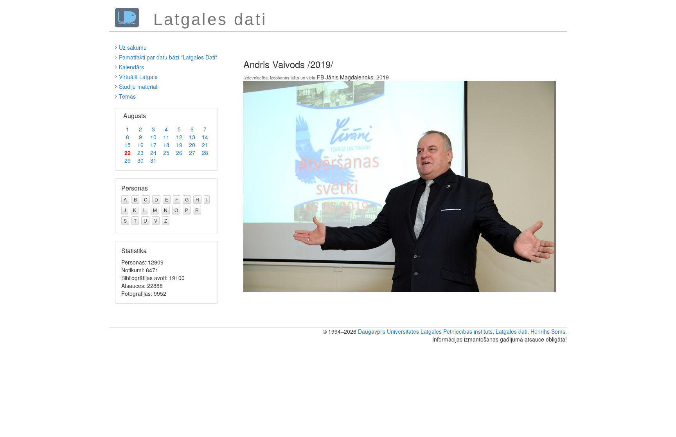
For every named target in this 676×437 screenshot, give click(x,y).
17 (153, 145)
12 (179, 137)
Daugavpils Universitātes (388, 331)
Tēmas (127, 96)
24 (153, 152)
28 (205, 152)
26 (179, 152)
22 (127, 152)
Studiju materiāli (138, 86)
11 (166, 137)
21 (205, 145)
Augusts (134, 115)
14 (205, 137)
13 (192, 137)
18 (166, 145)
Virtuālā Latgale (138, 77)
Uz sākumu (133, 47)
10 (153, 137)
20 (192, 145)
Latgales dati (511, 331)
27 (192, 152)
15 (127, 145)
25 (166, 152)
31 (153, 160)
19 (179, 145)
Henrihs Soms (547, 331)
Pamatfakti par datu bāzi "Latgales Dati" (168, 57)
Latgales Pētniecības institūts (457, 331)
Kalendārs (131, 67)
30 (140, 160)
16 (140, 145)
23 (140, 152)
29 (127, 160)
